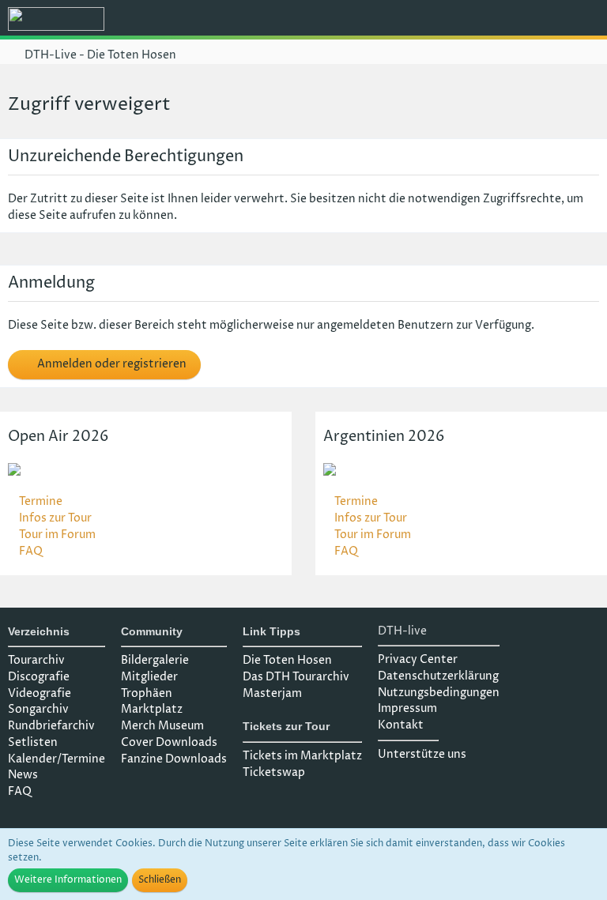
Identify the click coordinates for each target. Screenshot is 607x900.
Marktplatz (152, 709)
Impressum (407, 708)
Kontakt (401, 724)
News (23, 774)
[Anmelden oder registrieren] (547, 20)
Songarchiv (38, 709)
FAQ (31, 551)
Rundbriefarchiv (51, 725)
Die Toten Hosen (287, 660)
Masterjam (272, 693)
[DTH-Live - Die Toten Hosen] (56, 19)
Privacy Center (418, 659)
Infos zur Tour (55, 517)
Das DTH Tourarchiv (296, 676)
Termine (40, 501)
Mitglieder (149, 676)
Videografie (39, 693)
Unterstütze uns (422, 754)
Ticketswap (274, 772)
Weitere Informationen (68, 880)
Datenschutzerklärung (438, 675)
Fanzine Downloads (174, 758)
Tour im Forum (57, 534)
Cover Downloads (169, 742)
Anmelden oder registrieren (111, 363)
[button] (507, 20)
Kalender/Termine (56, 758)
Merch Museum (162, 725)
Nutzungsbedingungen (439, 692)
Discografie (39, 676)
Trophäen (146, 693)
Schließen (159, 880)
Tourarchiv (36, 660)
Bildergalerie (155, 660)
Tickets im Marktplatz (302, 755)
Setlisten (33, 742)
